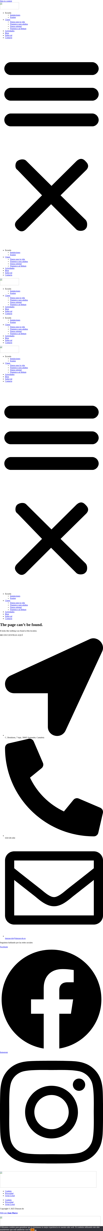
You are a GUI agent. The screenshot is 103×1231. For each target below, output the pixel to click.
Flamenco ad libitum (18, 29)
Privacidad (9, 1193)
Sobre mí (8, 35)
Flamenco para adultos (19, 24)
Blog (7, 33)
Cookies (8, 1191)
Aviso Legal (10, 1196)
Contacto (8, 38)
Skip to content (6, 1)
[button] (51, 144)
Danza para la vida (17, 22)
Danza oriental (16, 26)
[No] (36, 1230)
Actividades (9, 31)
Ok (32, 1230)
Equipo (13, 17)
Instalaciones (15, 15)
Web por (9, 1213)
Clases (7, 20)
